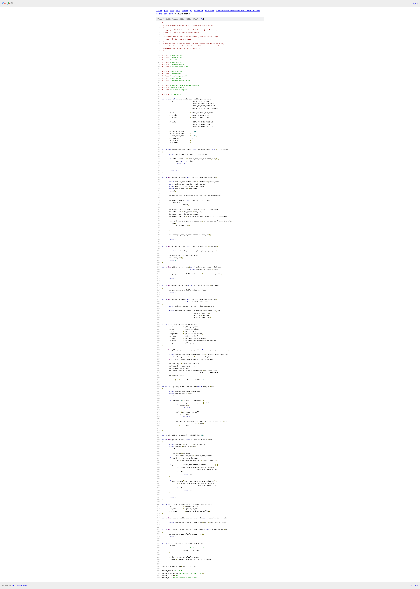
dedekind (198, 10)
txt (411, 585)
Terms (25, 586)
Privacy (19, 586)
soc (165, 13)
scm (172, 10)
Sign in (415, 3)
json (416, 585)
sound (159, 13)
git (191, 10)
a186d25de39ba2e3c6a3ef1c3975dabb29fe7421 (238, 10)
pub (166, 10)
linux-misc (209, 10)
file (201, 19)
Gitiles (13, 586)
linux (178, 10)
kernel (159, 10)
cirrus (172, 13)
